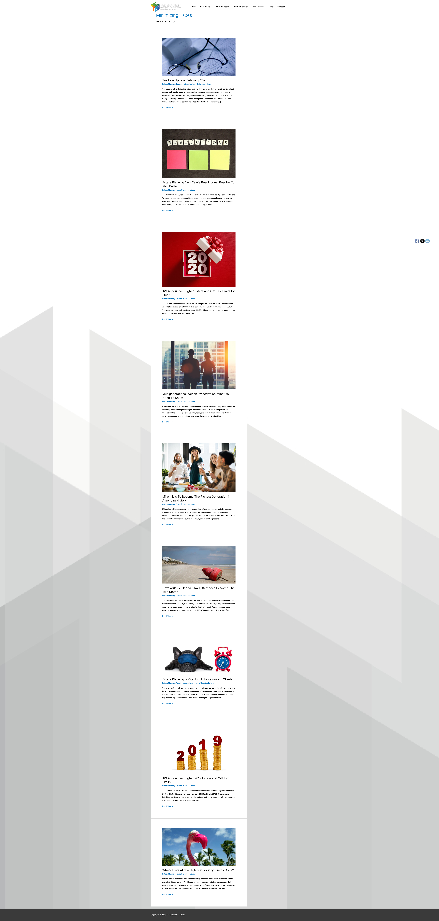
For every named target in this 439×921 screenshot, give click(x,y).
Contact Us (281, 7)
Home (193, 7)
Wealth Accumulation (185, 683)
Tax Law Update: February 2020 (184, 80)
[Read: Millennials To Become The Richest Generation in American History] (199, 467)
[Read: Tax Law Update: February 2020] (199, 57)
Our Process (258, 7)
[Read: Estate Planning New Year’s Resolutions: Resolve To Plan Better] (199, 153)
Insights (270, 7)
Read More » (167, 107)
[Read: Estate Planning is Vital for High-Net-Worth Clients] (199, 656)
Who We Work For (240, 7)
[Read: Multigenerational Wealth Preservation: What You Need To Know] (199, 365)
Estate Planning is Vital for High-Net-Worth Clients (197, 679)
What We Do (205, 7)
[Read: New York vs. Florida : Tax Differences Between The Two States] (199, 565)
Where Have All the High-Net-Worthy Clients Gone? (198, 870)
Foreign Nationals (183, 84)
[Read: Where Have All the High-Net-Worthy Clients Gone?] (199, 846)
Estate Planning (168, 84)
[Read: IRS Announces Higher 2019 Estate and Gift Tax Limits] (199, 749)
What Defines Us (223, 7)
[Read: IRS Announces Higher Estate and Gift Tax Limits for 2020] (199, 259)
